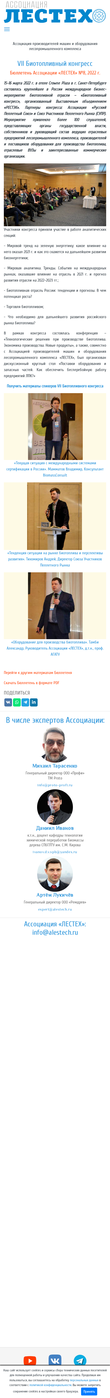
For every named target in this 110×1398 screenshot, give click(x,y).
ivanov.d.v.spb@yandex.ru (55, 852)
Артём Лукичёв (55, 895)
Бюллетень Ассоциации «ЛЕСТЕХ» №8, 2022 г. (55, 73)
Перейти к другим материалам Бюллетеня (38, 672)
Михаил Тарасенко (55, 766)
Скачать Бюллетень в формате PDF (31, 683)
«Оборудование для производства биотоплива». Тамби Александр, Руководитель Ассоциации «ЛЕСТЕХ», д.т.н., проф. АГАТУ (55, 648)
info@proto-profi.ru (55, 785)
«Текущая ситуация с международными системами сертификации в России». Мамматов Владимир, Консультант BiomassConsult (55, 469)
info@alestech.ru (55, 932)
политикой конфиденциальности (50, 1385)
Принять (89, 1391)
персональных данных (84, 1380)
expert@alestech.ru (55, 909)
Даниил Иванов (55, 828)
